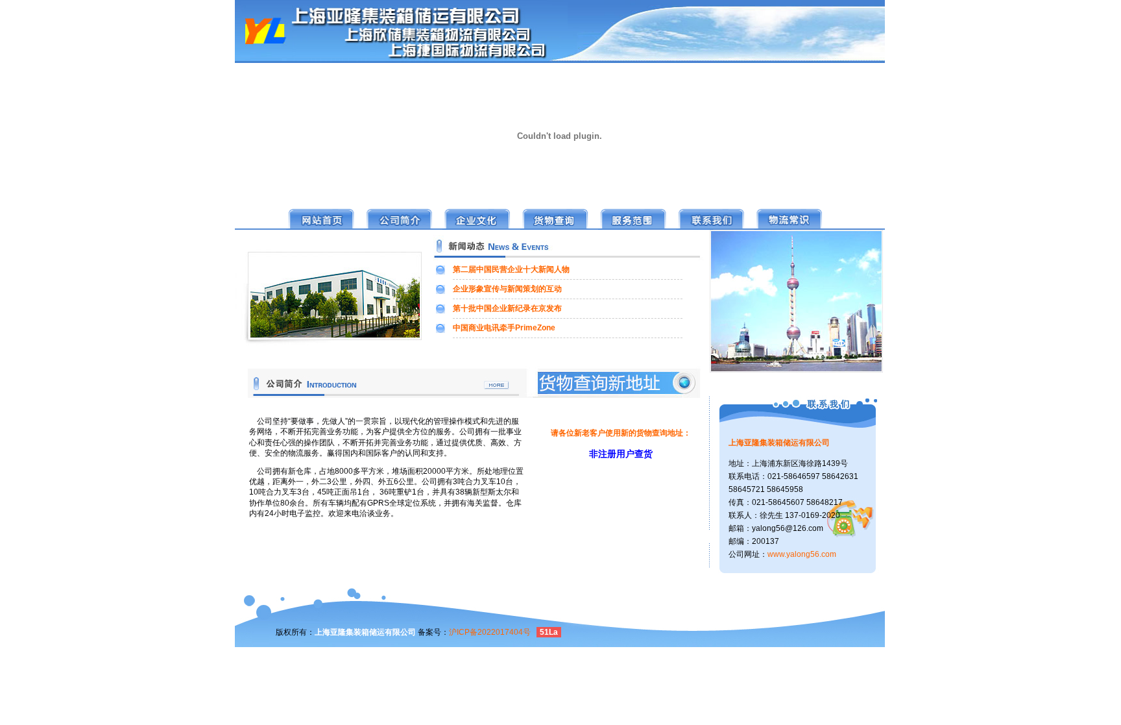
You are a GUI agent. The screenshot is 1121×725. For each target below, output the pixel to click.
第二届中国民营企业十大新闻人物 (511, 269)
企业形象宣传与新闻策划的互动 (507, 288)
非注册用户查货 (621, 454)
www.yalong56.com (801, 554)
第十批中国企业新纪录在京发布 (507, 308)
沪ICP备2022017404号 (490, 632)
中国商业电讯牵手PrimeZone (504, 327)
